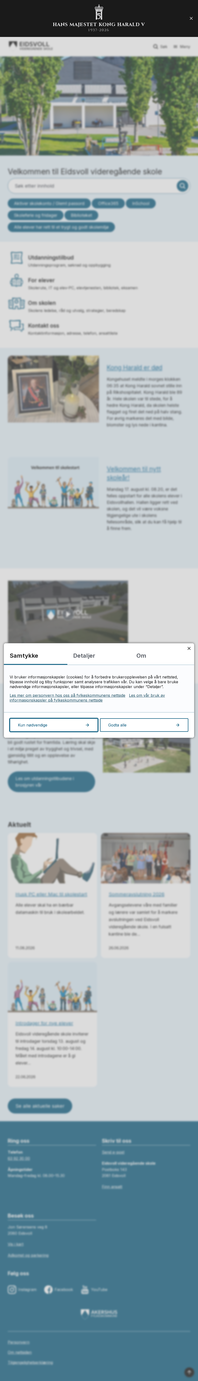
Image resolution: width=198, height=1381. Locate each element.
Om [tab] (141, 655)
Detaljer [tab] (84, 655)
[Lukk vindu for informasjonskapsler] (189, 648)
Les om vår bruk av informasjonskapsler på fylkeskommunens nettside (87, 698)
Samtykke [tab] (24, 655)
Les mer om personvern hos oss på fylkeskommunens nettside (67, 695)
